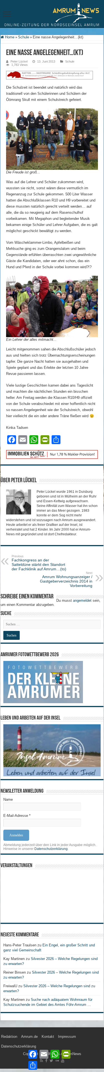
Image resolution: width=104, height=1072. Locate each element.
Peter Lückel (19, 61)
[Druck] (52, 454)
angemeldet (82, 600)
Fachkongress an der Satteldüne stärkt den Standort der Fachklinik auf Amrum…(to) (39, 562)
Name (8, 799)
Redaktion (9, 1036)
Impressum (67, 1036)
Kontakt (48, 1036)
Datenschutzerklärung (51, 849)
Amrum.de (29, 1036)
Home (9, 37)
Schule (23, 37)
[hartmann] (52, 77)
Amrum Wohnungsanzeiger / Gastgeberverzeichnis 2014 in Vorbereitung (66, 579)
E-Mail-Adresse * (17, 816)
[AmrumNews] (52, 14)
